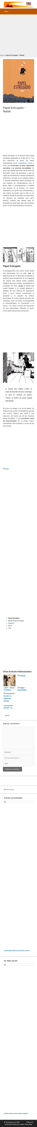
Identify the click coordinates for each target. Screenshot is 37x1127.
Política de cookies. (18, 1124)
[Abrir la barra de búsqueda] (34, 10)
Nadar (7, 715)
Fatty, (5, 165)
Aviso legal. (28, 1124)
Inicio (2, 55)
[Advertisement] (18, 33)
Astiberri (11, 623)
